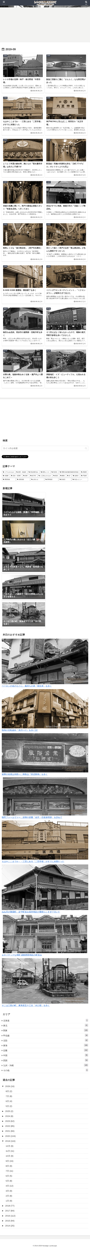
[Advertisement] (45, 25)
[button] (86, 448)
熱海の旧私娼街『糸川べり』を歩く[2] (19, 730)
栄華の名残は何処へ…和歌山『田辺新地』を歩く (25, 774)
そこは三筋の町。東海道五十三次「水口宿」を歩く (26, 1005)
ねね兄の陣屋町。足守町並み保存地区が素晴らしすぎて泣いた (31, 912)
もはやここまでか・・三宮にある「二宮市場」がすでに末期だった (33, 861)
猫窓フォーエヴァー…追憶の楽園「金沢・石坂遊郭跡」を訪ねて (32, 817)
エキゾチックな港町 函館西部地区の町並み (22, 955)
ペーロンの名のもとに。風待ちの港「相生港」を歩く (27, 686)
